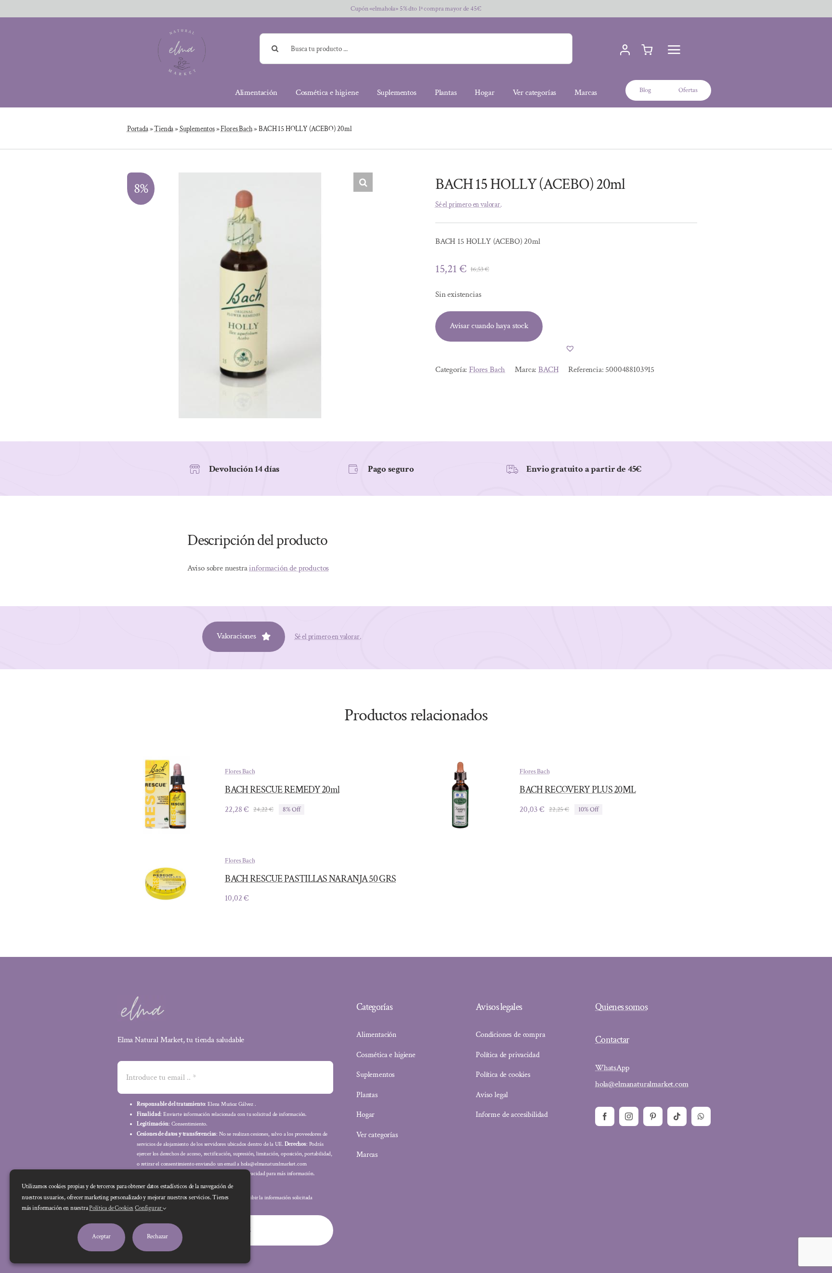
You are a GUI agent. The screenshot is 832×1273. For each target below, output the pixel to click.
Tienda (163, 128)
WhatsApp (612, 1067)
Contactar (612, 1040)
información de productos (289, 568)
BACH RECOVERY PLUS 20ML (578, 789)
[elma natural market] (181, 28)
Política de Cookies (111, 1208)
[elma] (141, 999)
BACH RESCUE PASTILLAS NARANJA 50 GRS (310, 879)
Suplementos (197, 128)
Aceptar (101, 1237)
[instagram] (628, 1116)
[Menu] (674, 49)
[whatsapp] (701, 1116)
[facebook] (604, 1116)
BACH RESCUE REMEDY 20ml (282, 789)
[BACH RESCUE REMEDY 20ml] (165, 763)
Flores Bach (236, 128)
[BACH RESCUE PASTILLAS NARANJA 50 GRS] (165, 863)
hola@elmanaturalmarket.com (642, 1084)
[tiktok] (677, 1116)
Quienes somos (621, 1007)
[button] (363, 182)
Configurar (149, 1208)
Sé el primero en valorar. (468, 204)
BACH (548, 369)
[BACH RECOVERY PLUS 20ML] (460, 763)
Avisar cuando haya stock (489, 325)
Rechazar (157, 1237)
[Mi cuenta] (625, 50)
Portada (137, 128)
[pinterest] (653, 1116)
